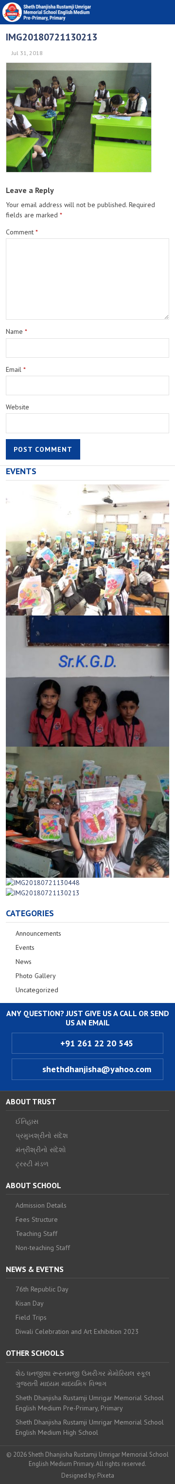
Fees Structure (37, 1219)
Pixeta (105, 1475)
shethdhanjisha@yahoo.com (95, 1069)
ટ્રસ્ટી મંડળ (32, 1163)
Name (16, 331)
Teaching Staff (36, 1233)
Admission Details (41, 1205)
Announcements (38, 933)
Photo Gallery (36, 975)
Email (16, 369)
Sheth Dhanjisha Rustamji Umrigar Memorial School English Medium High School (90, 1427)
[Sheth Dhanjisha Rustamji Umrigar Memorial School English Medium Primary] (46, 12)
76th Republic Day (42, 1289)
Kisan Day (30, 1303)
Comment (22, 232)
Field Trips (31, 1317)
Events (25, 947)
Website (17, 407)
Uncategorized (37, 989)
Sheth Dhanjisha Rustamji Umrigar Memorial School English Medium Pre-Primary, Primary (90, 1402)
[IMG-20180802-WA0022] (87, 489)
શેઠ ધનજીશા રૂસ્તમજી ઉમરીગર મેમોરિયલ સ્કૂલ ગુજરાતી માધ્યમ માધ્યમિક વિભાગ (83, 1378)
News (24, 961)
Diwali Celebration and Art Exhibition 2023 (77, 1331)
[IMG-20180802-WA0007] (87, 751)
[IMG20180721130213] (43, 892)
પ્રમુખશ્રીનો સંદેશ (42, 1135)
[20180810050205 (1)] (87, 620)
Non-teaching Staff (43, 1247)
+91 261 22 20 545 (95, 1043)
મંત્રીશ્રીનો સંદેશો (41, 1149)
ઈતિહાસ (27, 1121)
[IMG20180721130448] (43, 882)
